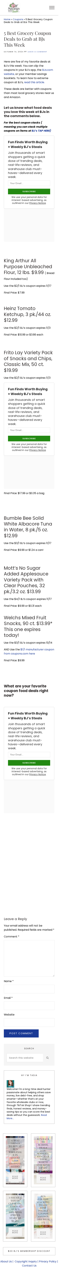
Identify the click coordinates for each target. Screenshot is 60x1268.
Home (7, 19)
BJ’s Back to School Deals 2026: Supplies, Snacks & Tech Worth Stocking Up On (43, 1153)
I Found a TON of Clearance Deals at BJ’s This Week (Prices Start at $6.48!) (15, 1209)
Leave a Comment (37, 52)
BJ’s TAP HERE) (41, 130)
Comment (11, 936)
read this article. (34, 82)
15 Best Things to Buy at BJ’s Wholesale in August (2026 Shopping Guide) (15, 1153)
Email (8, 998)
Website (9, 1014)
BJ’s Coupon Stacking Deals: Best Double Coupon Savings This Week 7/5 (43, 1209)
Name (9, 981)
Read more (17, 1177)
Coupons (18, 19)
